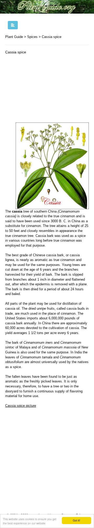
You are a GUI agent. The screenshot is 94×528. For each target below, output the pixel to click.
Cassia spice (51, 37)
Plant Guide (14, 37)
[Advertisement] (47, 90)
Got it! (76, 520)
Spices (32, 37)
